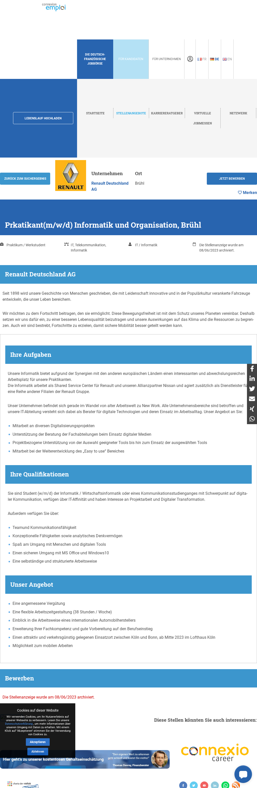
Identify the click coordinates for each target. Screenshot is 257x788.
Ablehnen (37, 751)
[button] (243, 774)
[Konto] (190, 59)
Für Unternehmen (166, 59)
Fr (204, 59)
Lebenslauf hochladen (43, 118)
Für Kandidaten (130, 59)
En (229, 59)
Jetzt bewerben (232, 178)
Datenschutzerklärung (19, 723)
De (216, 59)
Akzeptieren (38, 742)
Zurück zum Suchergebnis (25, 178)
